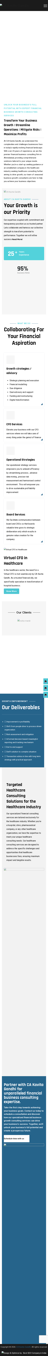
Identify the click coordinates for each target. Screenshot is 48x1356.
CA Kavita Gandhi (23, 1347)
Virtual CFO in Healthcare (15, 560)
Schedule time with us (14, 1138)
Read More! (18, 239)
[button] (5, 622)
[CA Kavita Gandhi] (14, 5)
